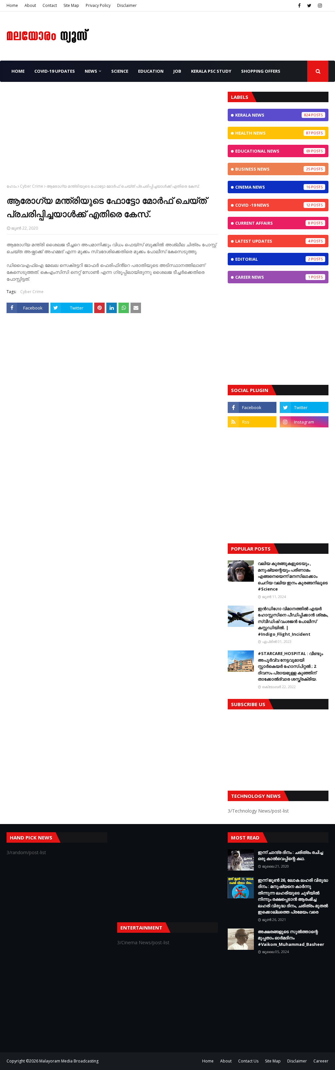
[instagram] (320, 5)
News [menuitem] (91, 71)
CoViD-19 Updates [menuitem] (54, 71)
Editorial (272, 259)
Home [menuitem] (18, 71)
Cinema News (272, 187)
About (30, 5)
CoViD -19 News (272, 205)
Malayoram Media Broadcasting (68, 1061)
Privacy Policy (98, 5)
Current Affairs (272, 223)
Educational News (272, 151)
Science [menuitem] (119, 71)
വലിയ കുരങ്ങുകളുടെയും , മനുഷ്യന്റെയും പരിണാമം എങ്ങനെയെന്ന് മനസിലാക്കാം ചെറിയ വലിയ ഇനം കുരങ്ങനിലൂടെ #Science (293, 576)
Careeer (320, 1061)
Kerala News (272, 115)
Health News (272, 133)
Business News (272, 169)
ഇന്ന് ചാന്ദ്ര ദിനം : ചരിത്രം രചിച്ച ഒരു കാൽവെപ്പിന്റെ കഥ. (290, 855)
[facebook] (299, 5)
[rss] (252, 421)
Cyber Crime (31, 186)
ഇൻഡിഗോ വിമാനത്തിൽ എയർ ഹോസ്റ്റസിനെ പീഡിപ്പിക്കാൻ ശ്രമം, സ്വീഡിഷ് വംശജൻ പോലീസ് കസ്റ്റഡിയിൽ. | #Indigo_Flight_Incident (293, 621)
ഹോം (12, 186)
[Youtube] (252, 436)
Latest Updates (272, 241)
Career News (272, 277)
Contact (50, 5)
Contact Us (248, 1061)
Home (12, 5)
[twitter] (309, 5)
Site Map (71, 5)
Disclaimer (127, 5)
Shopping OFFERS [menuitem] (260, 71)
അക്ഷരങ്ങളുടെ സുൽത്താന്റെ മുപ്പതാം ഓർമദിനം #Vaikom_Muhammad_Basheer (291, 938)
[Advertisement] (112, 137)
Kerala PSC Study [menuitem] (211, 71)
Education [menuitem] (151, 71)
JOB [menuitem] (177, 71)
